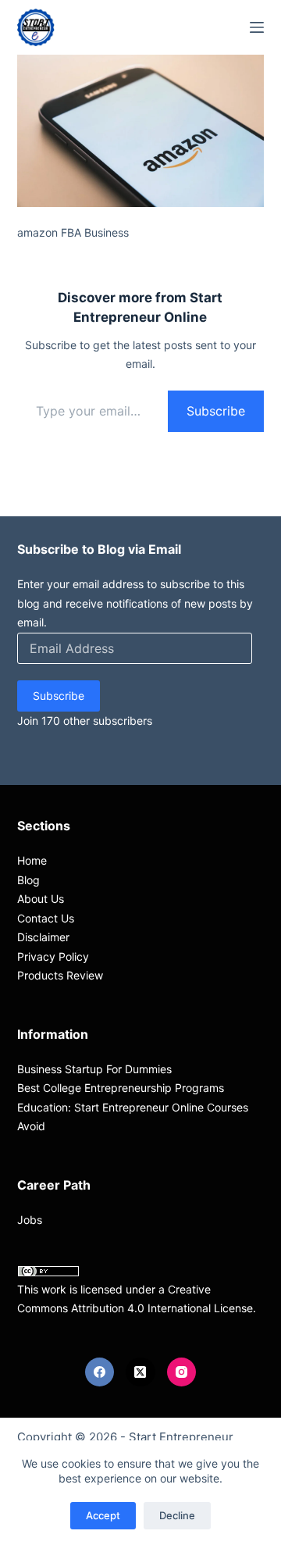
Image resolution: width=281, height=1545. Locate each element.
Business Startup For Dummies (94, 1069)
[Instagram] (182, 1372)
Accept (103, 1515)
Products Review (60, 975)
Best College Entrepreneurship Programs (120, 1087)
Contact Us (45, 918)
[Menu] (257, 27)
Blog (28, 880)
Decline (177, 1515)
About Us (40, 898)
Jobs (29, 1219)
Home (32, 860)
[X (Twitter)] (140, 1372)
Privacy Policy (53, 956)
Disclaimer (43, 937)
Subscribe (216, 411)
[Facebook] (100, 1372)
